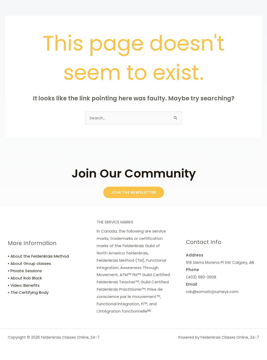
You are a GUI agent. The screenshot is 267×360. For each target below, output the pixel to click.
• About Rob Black (25, 278)
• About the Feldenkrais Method (38, 256)
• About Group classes (29, 263)
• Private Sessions (25, 270)
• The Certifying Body (28, 292)
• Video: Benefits (24, 285)
